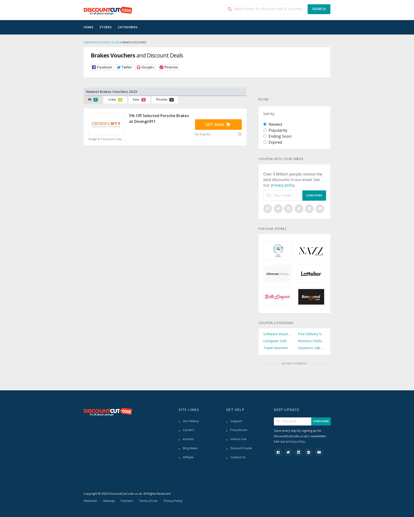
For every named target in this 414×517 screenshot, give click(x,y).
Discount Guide (241, 448)
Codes (114, 99)
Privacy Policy (173, 501)
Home (88, 27)
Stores (105, 27)
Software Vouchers (277, 334)
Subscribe (314, 195)
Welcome (90, 501)
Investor (188, 439)
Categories (128, 27)
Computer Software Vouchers (277, 341)
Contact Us (237, 457)
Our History (191, 421)
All (92, 99)
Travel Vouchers (275, 348)
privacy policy (283, 185)
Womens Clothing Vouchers (312, 341)
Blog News (190, 448)
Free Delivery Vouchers (312, 334)
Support (236, 421)
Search (319, 9)
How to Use (238, 439)
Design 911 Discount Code (105, 139)
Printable (164, 99)
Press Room (238, 430)
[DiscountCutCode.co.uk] (108, 10)
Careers (188, 430)
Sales (138, 99)
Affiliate (188, 457)
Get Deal (215, 124)
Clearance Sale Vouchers (312, 348)
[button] (102, 67)
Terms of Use (148, 501)
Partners (127, 501)
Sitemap (109, 501)
